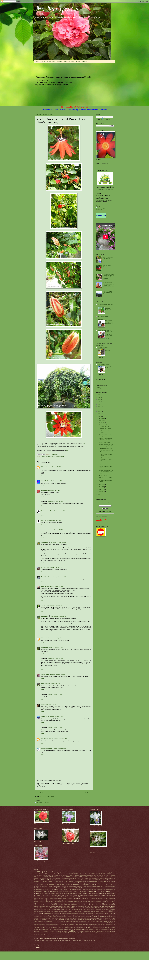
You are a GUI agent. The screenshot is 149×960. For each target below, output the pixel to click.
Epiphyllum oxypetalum (101, 889)
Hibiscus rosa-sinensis (40, 900)
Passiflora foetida (41, 916)
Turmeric (107, 927)
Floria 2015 (59, 893)
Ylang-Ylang (78, 932)
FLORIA (91, 891)
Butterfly (36, 881)
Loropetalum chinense (92, 906)
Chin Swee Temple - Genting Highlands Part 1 (108, 293)
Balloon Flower (58, 876)
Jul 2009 (101, 489)
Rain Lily (56, 921)
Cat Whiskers (102, 881)
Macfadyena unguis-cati (43, 907)
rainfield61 (43, 567)
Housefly (85, 901)
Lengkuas (59, 906)
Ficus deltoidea (82, 891)
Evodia (60, 891)
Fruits (113, 893)
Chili (92, 883)
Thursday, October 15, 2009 (53, 683)
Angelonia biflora (74, 873)
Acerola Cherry (71, 872)
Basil (79, 876)
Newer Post (39, 793)
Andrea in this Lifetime (104, 364)
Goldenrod (93, 895)
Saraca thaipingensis (85, 922)
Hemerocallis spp (62, 898)
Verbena (96, 929)
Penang (94, 916)
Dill (102, 887)
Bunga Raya (110, 879)
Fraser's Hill (103, 893)
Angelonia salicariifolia (84, 873)
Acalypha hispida (62, 872)
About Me (43, 61)
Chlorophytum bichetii (105, 883)
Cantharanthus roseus (69, 881)
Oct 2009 (101, 423)
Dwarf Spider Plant (64, 889)
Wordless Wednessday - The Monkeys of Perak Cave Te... (106, 472)
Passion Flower (60, 456)
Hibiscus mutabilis (108, 898)
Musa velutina (70, 911)
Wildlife (72, 931)
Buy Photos (84, 61)
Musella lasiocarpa (86, 911)
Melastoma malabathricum (41, 909)
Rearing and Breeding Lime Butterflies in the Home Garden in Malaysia (108, 276)
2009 (99, 416)
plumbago (36, 919)
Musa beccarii (43, 911)
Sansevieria (77, 922)
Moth (108, 909)
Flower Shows (82, 893)
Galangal (38, 895)
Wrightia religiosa (109, 931)
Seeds (108, 922)
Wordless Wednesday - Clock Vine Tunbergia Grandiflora (106, 445)
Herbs (69, 898)
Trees (89, 927)
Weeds (52, 931)
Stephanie (43, 605)
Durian (57, 889)
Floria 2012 (40, 893)
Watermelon (38, 931)
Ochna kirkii (90, 913)
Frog (109, 893)
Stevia (100, 924)
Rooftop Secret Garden (69, 61)
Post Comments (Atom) (48, 796)
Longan (74, 906)
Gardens (54, 895)
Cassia (87, 881)
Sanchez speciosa (69, 922)
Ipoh (53, 903)
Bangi (74, 876)
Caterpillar (110, 881)
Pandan (75, 915)
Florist (72, 893)
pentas (99, 916)
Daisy (67, 887)
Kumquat (98, 904)
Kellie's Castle (67, 904)
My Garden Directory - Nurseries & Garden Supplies (104, 318)
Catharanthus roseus (39, 883)
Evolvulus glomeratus (68, 891)
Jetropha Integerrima (38, 904)
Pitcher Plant (102, 918)
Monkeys (96, 909)
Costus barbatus (78, 886)
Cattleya (49, 883)
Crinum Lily (48, 887)
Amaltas (55, 873)
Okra (96, 913)
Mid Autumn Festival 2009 (105, 477)
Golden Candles (103, 475)
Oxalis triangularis (60, 915)
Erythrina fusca (110, 889)
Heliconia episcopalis (94, 896)
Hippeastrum (67, 901)
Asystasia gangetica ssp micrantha (100, 875)
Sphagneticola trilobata (80, 924)
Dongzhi (46, 889)
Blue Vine (59, 879)
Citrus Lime (58, 884)
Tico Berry (61, 927)
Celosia (81, 883)
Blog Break (111, 878)
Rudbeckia (42, 922)
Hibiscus (74, 898)
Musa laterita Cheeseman (53, 911)
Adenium (78, 872)
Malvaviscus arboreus (66, 907)
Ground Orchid (60, 896)
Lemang (47, 906)
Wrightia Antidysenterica (97, 931)
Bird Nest (84, 878)
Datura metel (73, 887)
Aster (64, 875)
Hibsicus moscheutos (59, 901)
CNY (92, 884)
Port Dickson (74, 919)
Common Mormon (111, 884)
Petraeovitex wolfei (55, 918)
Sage (55, 922)
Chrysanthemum (50, 884)
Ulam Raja (56, 929)
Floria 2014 (53, 893)
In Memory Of (39, 903)
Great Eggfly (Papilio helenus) (49, 896)
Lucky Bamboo (106, 906)
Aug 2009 (101, 487)
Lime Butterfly (67, 906)
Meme (62, 909)
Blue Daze (52, 879)
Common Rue (38, 886)
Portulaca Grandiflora (84, 919)
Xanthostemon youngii (38, 932)
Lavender (42, 906)
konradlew (78, 865)
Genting (66, 895)
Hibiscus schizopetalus (94, 900)
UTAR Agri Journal (100, 388)
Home (37, 61)
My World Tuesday (103, 911)
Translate (108, 119)
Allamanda (43, 873)
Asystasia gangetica (85, 875)
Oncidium (101, 913)
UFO (51, 929)
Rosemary (36, 922)
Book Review (77, 879)
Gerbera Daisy (73, 895)
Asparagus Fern (57, 875)
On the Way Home (108, 366)
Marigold (97, 907)
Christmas (43, 884)
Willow (81, 931)
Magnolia (52, 907)
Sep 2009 (101, 484)
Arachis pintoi (42, 875)
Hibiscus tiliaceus (48, 901)
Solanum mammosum (51, 924)
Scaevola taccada (94, 922)
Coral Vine (51, 886)
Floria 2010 (102, 891)
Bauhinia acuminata (96, 876)
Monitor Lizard (90, 909)
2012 (99, 409)
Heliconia (75, 896)
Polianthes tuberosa (52, 919)
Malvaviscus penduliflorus (78, 907)
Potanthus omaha (106, 919)
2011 (99, 411)
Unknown (43, 638)
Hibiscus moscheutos (97, 898)
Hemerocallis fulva (53, 898)
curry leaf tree (61, 887)
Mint (85, 909)
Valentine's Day (69, 929)
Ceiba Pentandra (64, 883)
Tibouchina (54, 927)
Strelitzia (111, 924)
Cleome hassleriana (67, 884)
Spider (89, 924)
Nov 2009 (101, 420)
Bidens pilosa (73, 878)
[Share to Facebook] (42, 454)
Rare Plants (99, 921)
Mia (42, 704)
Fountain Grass (95, 893)
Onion (105, 913)
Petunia (70, 918)
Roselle (111, 921)
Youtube (84, 932)
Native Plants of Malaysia (51, 913)
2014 (99, 404)
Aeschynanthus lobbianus (96, 872)
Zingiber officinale (109, 932)
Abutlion (55, 872)
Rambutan (84, 921)
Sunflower (49, 925)
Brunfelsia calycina (101, 879)
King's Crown (81, 904)
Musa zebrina (78, 911)
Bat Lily (83, 876)
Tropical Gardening (103, 347)
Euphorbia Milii (55, 891)
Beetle (54, 878)
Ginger (79, 895)
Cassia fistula (93, 881)
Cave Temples (56, 883)
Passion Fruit (70, 916)
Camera (51, 881)
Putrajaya (41, 921)
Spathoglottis (60, 924)
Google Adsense (109, 895)
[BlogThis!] (39, 454)
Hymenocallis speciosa (100, 901)
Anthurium (93, 873)
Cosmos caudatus (70, 886)
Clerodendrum (76, 884)
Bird (79, 878)
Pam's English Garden (47, 738)
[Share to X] (41, 454)
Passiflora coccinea (50, 456)
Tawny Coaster (90, 925)
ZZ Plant (41, 934)
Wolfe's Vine (87, 931)
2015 (99, 402)
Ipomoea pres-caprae (78, 903)
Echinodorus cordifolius (74, 889)
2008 (99, 494)
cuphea (54, 887)
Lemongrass (53, 906)
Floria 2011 (111, 891)
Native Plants (59, 61)
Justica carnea (47, 904)
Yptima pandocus (91, 932)
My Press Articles (51, 61)
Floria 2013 (47, 893)
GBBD (59, 895)
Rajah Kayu (78, 921)
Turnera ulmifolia (44, 929)
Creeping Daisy (42, 887)
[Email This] (37, 454)
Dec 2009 (101, 418)
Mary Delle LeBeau (46, 576)
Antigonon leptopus (101, 873)
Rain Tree (62, 921)
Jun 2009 (101, 491)
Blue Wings (65, 879)
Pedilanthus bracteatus (85, 916)
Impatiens (112, 901)
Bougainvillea (84, 879)
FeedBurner (108, 511)
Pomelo (68, 919)
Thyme (49, 927)
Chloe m (43, 466)
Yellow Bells (47, 932)
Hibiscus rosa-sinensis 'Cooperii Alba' (71, 900)
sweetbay (43, 683)
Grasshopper (37, 896)
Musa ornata (63, 911)
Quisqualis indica (49, 921)
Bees (50, 878)
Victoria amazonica (104, 929)
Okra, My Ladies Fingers (105, 442)
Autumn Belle (55, 454)
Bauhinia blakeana (106, 876)
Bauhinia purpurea (43, 878)
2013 (99, 406)
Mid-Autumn (79, 909)
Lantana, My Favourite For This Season (105, 467)
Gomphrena (100, 895)
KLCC (87, 904)
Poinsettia (43, 919)
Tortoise (77, 927)
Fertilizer (75, 891)
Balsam (64, 876)
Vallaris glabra (78, 929)
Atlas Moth (41, 876)
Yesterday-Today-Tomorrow (66, 932)
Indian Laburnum (46, 903)
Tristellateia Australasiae (98, 927)
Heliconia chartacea (84, 896)
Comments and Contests (105, 428)
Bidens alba (65, 878)
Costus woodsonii (98, 886)
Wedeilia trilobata (46, 931)
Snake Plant (42, 924)
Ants (109, 873)
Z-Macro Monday (100, 932)
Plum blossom (109, 918)
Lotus (100, 906)
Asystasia (76, 875)
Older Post (89, 793)
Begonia (59, 878)
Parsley (96, 915)
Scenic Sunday (103, 922)
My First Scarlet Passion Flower (107, 266)
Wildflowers (64, 931)
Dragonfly (51, 889)
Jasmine (100, 903)
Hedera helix (68, 896)
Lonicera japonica (82, 906)
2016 (99, 399)
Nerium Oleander (73, 913)
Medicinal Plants (104, 907)
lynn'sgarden (44, 647)
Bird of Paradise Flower (93, 878)
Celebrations (73, 883)
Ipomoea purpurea (88, 903)
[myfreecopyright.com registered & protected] (105, 209)
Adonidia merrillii (86, 872)
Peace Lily (77, 916)
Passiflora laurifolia (51, 916)
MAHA (57, 907)
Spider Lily (95, 924)
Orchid (110, 913)
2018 (99, 394)
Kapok (60, 904)
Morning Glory (102, 909)
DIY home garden (38, 889)
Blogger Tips (37, 879)
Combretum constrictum (101, 884)
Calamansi (44, 881)
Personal (47, 918)
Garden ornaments (46, 895)
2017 (99, 397)
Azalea (51, 876)
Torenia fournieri (69, 927)
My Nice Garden (56, 9)
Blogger (90, 865)
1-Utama (43, 456)
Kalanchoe (54, 904)
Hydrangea (91, 901)
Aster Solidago (69, 875)
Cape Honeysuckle (80, 881)
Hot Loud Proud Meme (76, 901)
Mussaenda (95, 911)
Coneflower (45, 886)
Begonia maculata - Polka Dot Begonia (109, 308)
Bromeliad (92, 879)
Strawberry (106, 924)
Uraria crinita (62, 929)
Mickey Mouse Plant (69, 909)
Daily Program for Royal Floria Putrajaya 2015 (109, 322)
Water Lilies (112, 929)
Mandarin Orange (89, 907)
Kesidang (74, 904)
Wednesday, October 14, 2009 (53, 466)
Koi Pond (93, 904)
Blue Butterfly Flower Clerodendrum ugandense (108, 258)
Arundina (49, 875)
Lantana (36, 906)
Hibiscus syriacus (38, 901)
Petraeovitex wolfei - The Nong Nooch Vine (105, 435)
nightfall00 (43, 481)
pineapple (94, 918)
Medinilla (112, 907)
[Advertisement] (76, 69)
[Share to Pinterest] (44, 454)
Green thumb (44, 490)
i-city (107, 901)
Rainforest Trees (70, 921)
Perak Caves (106, 916)
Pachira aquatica (69, 915)
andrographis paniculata (64, 873)
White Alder (58, 931)
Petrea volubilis (65, 918)
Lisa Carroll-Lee (45, 674)
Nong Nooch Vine (82, 913)
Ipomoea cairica (59, 903)
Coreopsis (58, 886)
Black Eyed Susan (103, 878)
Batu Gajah (88, 876)
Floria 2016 (66, 893)
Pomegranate (61, 919)
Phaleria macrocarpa (86, 918)
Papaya (91, 915)
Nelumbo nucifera (65, 913)
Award (46, 876)
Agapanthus (106, 872)
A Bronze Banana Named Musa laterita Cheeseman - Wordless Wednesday (108, 284)
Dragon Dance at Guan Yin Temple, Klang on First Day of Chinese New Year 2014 (108, 335)
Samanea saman (60, 922)
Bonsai (70, 879)
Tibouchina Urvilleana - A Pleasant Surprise (105, 425)
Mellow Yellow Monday (53, 909)
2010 (99, 413)
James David (44, 586)
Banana (69, 876)
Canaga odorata (58, 881)
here (83, 443)
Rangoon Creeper (91, 921)
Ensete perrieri (85, 889)
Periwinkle (41, 918)
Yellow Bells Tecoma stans (105, 448)
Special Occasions (68, 924)
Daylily (79, 887)
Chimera (96, 883)
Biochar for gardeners (107, 349)
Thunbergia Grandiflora (39, 927)
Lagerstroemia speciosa (107, 904)
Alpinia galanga (49, 873)
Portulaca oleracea (96, 919)
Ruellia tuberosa (49, 922)
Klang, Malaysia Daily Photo (105, 330)
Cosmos (63, 886)
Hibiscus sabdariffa (84, 900)
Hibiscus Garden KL (85, 898)
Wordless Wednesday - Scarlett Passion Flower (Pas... (105, 459)
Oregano (36, 915)
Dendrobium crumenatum (96, 887)
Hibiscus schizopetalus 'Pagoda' (106, 900)
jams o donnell (45, 520)
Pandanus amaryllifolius (83, 915)
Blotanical (45, 879)
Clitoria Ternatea (85, 884)
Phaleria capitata (77, 918)
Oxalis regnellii (52, 915)
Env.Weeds (92, 889)
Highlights (78, 61)
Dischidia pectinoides (109, 887)
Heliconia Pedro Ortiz (104, 896)
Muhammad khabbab (46, 748)
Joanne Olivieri (45, 716)
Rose (105, 921)
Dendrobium (86, 887)
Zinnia (35, 934)
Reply (42, 476)
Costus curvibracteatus (88, 886)
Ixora (94, 903)
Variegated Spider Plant (88, 929)
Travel (83, 927)
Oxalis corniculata (43, 915)
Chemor (87, 883)
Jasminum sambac (108, 903)
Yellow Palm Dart (55, 932)
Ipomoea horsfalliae (68, 903)
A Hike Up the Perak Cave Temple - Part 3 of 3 (105, 439)
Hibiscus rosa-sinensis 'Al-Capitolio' (55, 900)
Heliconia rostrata (44, 898)
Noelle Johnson (45, 510)
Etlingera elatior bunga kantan (41, 891)
